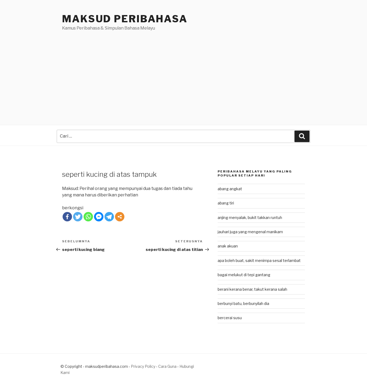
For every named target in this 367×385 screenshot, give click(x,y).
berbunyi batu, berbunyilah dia (243, 303)
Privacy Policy (143, 366)
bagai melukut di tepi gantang (244, 274)
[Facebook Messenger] (98, 216)
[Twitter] (77, 216)
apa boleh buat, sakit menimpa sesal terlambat (259, 260)
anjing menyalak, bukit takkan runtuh (250, 217)
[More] (119, 216)
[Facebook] (67, 216)
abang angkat (230, 188)
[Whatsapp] (88, 216)
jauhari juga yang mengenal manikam (250, 231)
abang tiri (226, 203)
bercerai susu (230, 317)
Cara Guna (167, 366)
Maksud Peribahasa (125, 19)
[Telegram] (109, 216)
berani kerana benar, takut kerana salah (252, 289)
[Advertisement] (183, 71)
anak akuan (228, 246)
